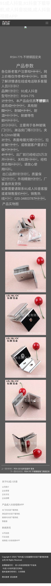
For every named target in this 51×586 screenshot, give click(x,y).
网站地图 (3, 585)
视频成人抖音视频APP (11, 540)
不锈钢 (41, 101)
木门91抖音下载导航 (10, 510)
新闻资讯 (6, 528)
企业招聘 (5, 498)
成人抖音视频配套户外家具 (25, 565)
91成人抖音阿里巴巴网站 (12, 568)
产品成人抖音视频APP (13, 505)
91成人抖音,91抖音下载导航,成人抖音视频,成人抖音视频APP (25, 10)
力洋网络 (21, 572)
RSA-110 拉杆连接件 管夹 (24, 469)
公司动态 (5, 533)
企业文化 (5, 494)
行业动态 (5, 537)
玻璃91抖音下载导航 (10, 517)
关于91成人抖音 (10, 481)
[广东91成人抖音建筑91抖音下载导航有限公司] (6, 23)
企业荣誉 (5, 491)
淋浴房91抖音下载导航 (11, 514)
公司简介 (5, 487)
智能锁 (4, 521)
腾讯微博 (5, 577)
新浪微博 (13, 577)
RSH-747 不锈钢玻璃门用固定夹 (37, 471)
